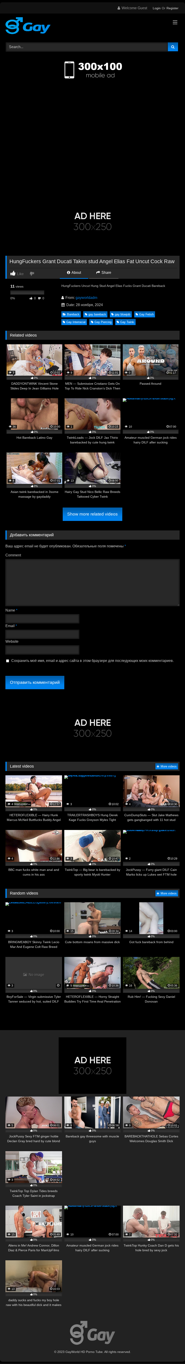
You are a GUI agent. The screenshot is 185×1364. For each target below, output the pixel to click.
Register (172, 8)
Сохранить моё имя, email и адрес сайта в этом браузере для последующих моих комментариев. (92, 661)
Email (11, 626)
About (76, 272)
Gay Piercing (103, 322)
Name (11, 610)
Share (106, 272)
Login (157, 8)
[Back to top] (171, 1350)
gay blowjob (122, 314)
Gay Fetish (146, 314)
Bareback (73, 314)
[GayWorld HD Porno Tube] (92, 26)
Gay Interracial (76, 322)
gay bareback (97, 314)
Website (11, 641)
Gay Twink (127, 322)
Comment (13, 555)
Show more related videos (92, 514)
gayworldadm (86, 298)
